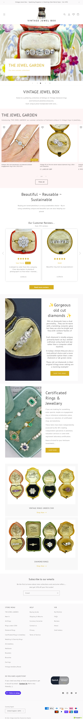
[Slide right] (46, 176)
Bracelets (8, 653)
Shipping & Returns (36, 616)
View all (42, 182)
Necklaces (8, 648)
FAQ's (56, 616)
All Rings (8, 621)
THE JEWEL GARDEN (11, 612)
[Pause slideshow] (50, 83)
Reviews (56, 621)
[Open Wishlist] (73, 14)
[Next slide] (45, 83)
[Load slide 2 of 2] (40, 83)
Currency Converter (36, 621)
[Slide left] (37, 176)
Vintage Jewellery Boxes (13, 667)
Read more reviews (41, 287)
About (56, 626)
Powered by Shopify (25, 718)
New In (7, 616)
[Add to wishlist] (4, 127)
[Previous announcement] (4, 2)
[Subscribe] (57, 593)
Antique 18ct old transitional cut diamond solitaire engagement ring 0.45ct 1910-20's (17, 165)
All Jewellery (9, 644)
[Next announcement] (79, 2)
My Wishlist (58, 612)
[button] (4, 14)
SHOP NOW (53, 450)
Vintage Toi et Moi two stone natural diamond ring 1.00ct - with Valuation (57, 165)
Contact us (33, 626)
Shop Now (40, 512)
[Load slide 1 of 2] (37, 83)
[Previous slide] (32, 83)
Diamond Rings (10, 630)
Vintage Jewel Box (15, 718)
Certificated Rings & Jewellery (15, 635)
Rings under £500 (11, 626)
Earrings (8, 662)
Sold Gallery (58, 630)
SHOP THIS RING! (59, 373)
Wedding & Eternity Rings (14, 639)
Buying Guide (34, 612)
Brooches (8, 657)
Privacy (32, 630)
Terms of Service (35, 635)
